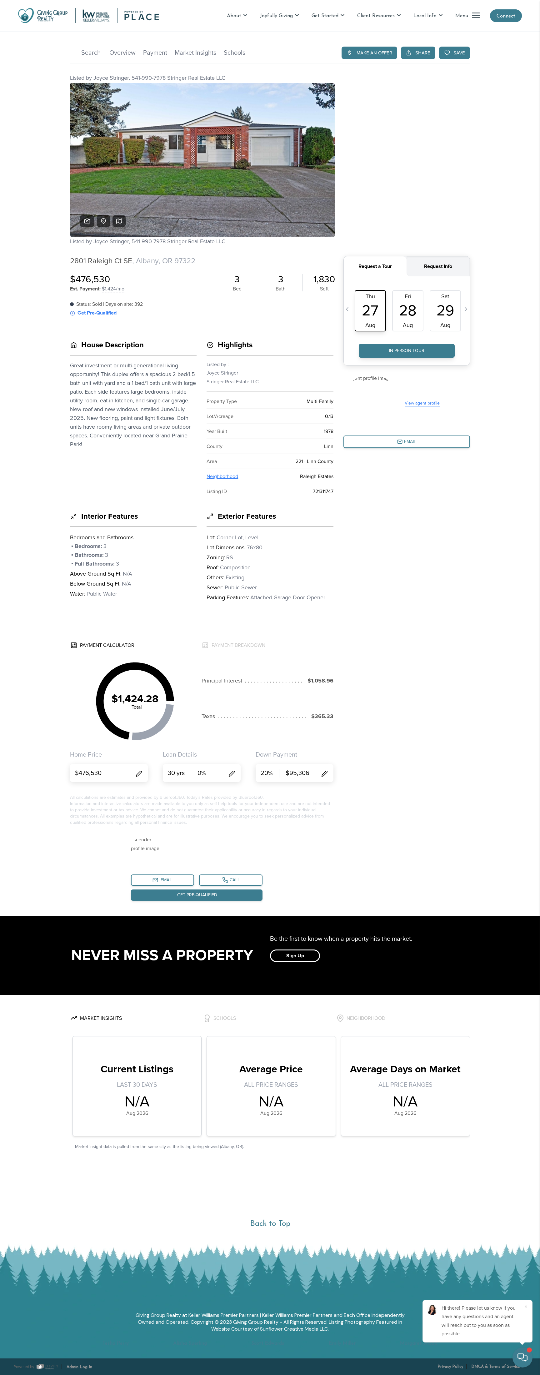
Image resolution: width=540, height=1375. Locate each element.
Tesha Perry (115, 1343)
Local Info (425, 15)
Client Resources (376, 15)
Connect (506, 16)
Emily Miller (342, 1343)
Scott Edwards (267, 1343)
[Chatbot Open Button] (522, 1357)
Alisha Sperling (190, 1343)
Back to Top (270, 1224)
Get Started (325, 15)
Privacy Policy (450, 1367)
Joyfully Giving (276, 15)
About (234, 15)
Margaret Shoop (419, 1343)
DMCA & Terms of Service (495, 1367)
